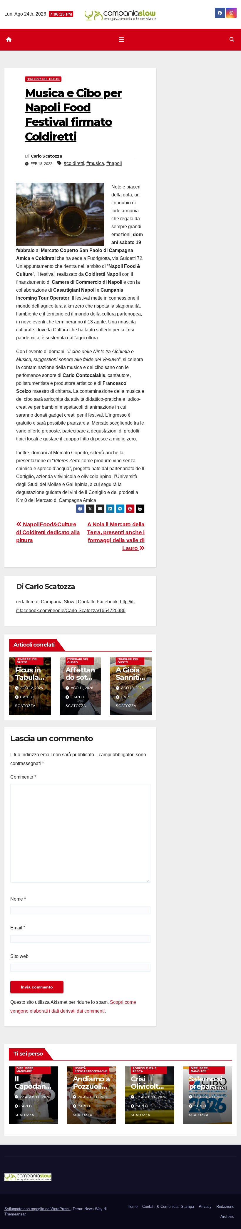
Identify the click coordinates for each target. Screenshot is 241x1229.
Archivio (227, 1216)
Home (133, 1206)
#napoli (114, 163)
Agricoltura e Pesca (145, 1070)
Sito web (19, 956)
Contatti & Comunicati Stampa (168, 1206)
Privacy (205, 1206)
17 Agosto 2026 (151, 1097)
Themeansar (14, 1214)
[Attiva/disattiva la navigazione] (121, 39)
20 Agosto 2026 (93, 1097)
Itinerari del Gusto (43, 79)
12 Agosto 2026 (209, 1097)
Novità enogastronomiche (91, 1070)
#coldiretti (74, 163)
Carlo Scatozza (46, 156)
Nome (18, 898)
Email (17, 927)
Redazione (225, 1206)
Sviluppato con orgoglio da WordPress (37, 1209)
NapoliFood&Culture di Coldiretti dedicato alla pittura (48, 532)
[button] (232, 39)
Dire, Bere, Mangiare (25, 1070)
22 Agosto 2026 (35, 1097)
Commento (23, 776)
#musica (95, 163)
